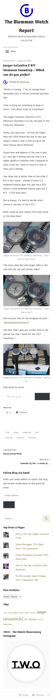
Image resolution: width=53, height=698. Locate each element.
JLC (21, 618)
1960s (10, 613)
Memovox (20, 438)
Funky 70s (9, 438)
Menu (13, 51)
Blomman (24, 81)
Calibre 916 (26, 432)
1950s (5, 613)
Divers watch (24, 612)
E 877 (37, 432)
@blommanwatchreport (16, 322)
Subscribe (42, 396)
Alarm (16, 432)
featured (33, 613)
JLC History (30, 619)
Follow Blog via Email (16, 472)
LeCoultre (40, 620)
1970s (7, 432)
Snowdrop (32, 438)
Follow (9, 504)
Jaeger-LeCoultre (25, 60)
